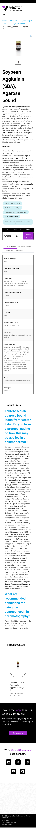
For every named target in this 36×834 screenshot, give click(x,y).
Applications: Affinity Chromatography (15, 212)
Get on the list (18, 733)
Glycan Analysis (26, 20)
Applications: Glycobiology (12, 208)
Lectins (7, 23)
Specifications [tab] (10, 246)
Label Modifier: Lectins (11, 216)
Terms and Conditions (9, 822)
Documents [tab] (20, 251)
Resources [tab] (9, 251)
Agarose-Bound (19, 23)
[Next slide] (24, 675)
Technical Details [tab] (24, 246)
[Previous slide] (12, 675)
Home (4, 20)
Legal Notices (6, 820)
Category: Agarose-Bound (12, 203)
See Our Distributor (28, 236)
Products (13, 20)
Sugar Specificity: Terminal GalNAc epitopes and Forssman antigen (17, 222)
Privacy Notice (7, 824)
